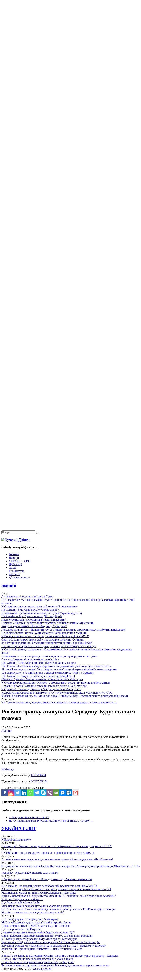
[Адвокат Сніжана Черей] (70, 56)
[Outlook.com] (69, 792)
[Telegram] (37, 792)
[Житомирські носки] (70, 84)
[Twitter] (17, 792)
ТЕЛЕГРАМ (38, 775)
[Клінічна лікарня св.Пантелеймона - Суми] (70, 28)
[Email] (56, 792)
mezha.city (7, 769)
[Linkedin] (24, 792)
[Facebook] (4, 792)
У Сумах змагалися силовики (29, 817)
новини (8, 585)
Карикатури (16, 570)
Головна (14, 554)
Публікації (15, 564)
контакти (14, 574)
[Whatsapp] (30, 792)
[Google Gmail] (75, 792)
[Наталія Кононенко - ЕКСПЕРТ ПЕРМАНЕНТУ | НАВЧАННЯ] (70, 113)
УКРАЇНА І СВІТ (20, 560)
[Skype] (43, 792)
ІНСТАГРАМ (39, 781)
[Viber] (49, 792)
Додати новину (19, 577)
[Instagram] (11, 792)
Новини (14, 557)
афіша (12, 567)
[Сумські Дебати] (15, 540)
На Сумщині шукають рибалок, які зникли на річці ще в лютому (51, 820)
